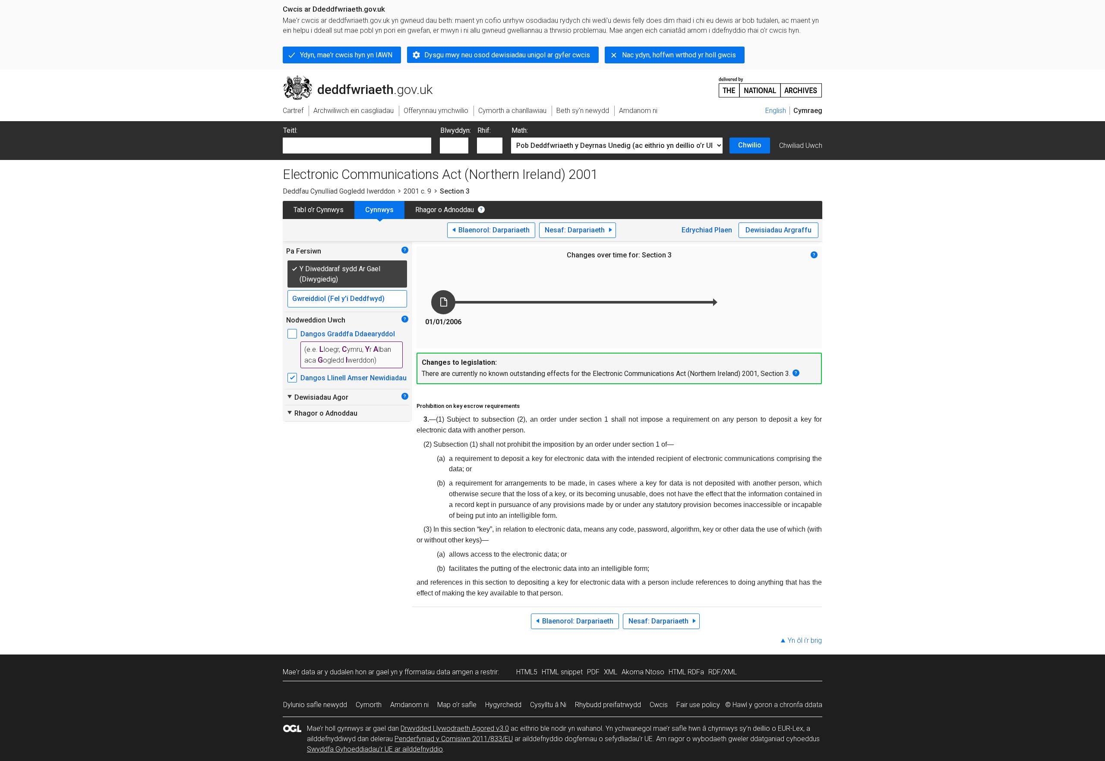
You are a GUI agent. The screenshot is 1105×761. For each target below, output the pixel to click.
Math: (519, 130)
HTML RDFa (686, 672)
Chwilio (749, 145)
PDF (593, 672)
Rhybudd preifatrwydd (608, 705)
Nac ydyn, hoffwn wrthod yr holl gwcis (679, 55)
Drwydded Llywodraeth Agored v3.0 (455, 728)
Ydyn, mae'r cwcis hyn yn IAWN (346, 55)
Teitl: (290, 130)
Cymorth (369, 705)
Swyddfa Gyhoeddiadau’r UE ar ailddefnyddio (375, 749)
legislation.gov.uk (354, 79)
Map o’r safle (457, 705)
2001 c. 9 (417, 191)
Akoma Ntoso (643, 672)
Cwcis (659, 705)
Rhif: (484, 130)
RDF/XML (722, 672)
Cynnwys (379, 210)
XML (610, 672)
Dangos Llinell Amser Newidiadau (353, 378)
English (775, 110)
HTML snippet (562, 672)
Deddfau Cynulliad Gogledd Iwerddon (339, 191)
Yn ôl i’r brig (805, 640)
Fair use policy (698, 705)
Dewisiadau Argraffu (778, 230)
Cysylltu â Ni (548, 705)
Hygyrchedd (503, 705)
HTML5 (526, 672)
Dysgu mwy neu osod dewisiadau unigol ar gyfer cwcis (507, 55)
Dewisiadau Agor (317, 397)
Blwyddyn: (455, 130)
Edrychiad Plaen (707, 230)
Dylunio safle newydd (315, 705)
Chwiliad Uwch (800, 145)
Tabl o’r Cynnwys (319, 210)
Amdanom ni (409, 705)
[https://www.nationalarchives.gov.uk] (770, 83)
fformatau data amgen (438, 672)
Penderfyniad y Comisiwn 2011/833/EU (454, 739)
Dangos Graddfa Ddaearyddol (347, 334)
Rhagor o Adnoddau (444, 210)
